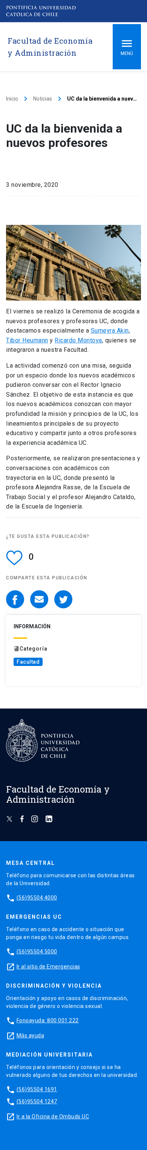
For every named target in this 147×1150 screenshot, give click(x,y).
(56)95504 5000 (37, 951)
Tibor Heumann (27, 340)
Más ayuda (30, 1035)
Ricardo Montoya (78, 340)
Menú (127, 53)
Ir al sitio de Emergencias (48, 967)
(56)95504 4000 (37, 898)
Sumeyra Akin (110, 330)
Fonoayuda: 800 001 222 (48, 1020)
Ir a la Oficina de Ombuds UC (53, 1116)
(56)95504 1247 (37, 1101)
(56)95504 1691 (37, 1089)
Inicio (12, 99)
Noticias (42, 99)
